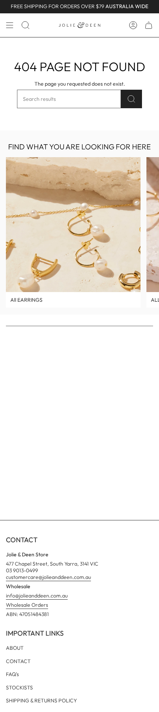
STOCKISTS (19, 687)
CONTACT (18, 661)
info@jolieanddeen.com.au (37, 595)
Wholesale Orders (27, 605)
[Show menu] (9, 25)
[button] (25, 25)
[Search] (131, 99)
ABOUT (15, 648)
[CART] (148, 25)
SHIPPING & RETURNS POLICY (41, 700)
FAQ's (12, 674)
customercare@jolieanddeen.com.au (48, 577)
